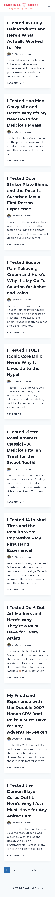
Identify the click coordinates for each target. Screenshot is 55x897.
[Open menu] (48, 5)
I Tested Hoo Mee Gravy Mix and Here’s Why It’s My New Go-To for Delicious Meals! (27, 113)
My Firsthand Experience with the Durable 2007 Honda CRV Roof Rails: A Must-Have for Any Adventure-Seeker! (27, 714)
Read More (15, 83)
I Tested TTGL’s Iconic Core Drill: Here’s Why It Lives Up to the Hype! (24, 362)
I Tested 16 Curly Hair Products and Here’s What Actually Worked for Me (26, 35)
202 (34, 870)
